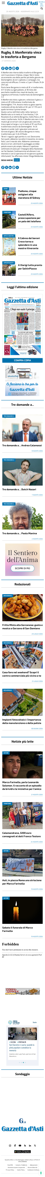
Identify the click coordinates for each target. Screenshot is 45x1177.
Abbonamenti (34, 1165)
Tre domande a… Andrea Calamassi (22, 445)
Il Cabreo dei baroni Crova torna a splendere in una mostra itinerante (29, 243)
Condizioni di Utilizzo (33, 1170)
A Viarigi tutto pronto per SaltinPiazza (30, 267)
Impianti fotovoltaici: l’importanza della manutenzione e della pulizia (21, 721)
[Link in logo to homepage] (22, 1128)
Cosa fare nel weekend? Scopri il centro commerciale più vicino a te (21, 674)
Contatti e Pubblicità (21, 1165)
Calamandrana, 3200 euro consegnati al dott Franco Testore (21, 834)
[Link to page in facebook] (2, 68)
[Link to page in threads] (17, 68)
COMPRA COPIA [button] (22, 360)
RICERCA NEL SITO (42, 2)
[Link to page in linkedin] (10, 68)
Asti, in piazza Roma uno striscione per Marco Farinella (22, 882)
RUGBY (16, 160)
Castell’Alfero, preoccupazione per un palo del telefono (29, 218)
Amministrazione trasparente (16, 1167)
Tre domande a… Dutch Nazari (19, 489)
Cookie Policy (21, 1170)
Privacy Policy (10, 1170)
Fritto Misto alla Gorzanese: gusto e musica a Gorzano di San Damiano (22, 626)
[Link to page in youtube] (20, 1145)
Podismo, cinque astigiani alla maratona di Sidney (29, 194)
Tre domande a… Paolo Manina (19, 533)
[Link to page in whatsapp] (13, 68)
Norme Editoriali (32, 1167)
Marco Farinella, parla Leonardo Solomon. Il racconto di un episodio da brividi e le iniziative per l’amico (21, 785)
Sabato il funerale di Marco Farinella (17, 929)
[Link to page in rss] (25, 1145)
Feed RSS (10, 1165)
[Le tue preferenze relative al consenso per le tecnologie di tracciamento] (41, 1173)
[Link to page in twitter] (6, 68)
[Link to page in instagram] (10, 1145)
